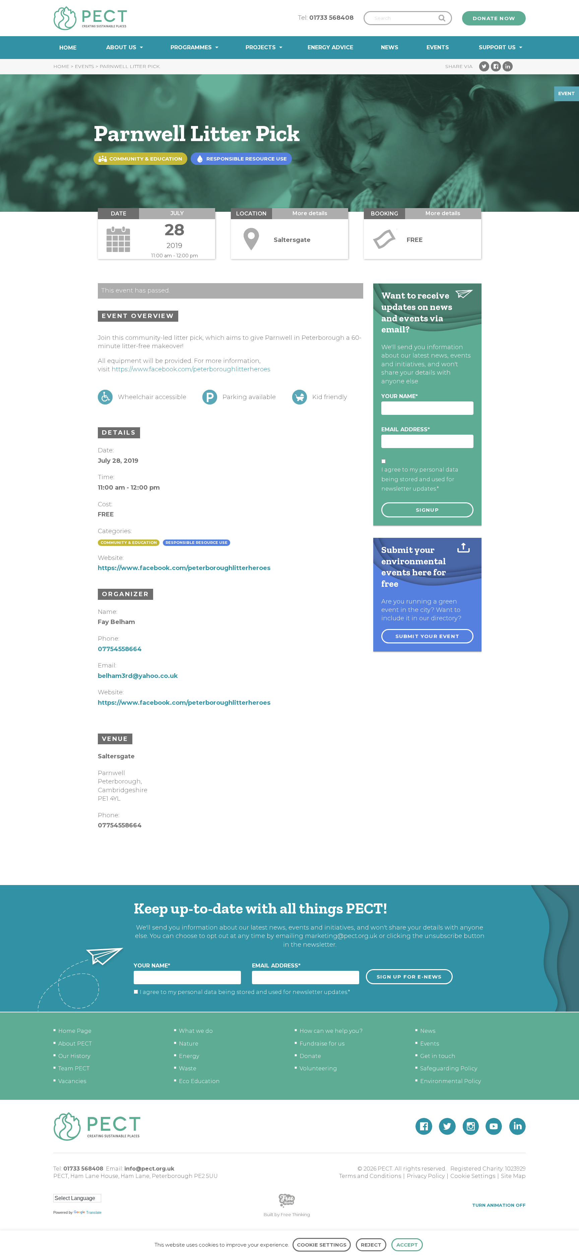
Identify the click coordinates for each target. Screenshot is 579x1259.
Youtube (494, 1126)
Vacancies (72, 1081)
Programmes (191, 47)
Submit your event (427, 636)
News (389, 47)
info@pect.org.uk (149, 1169)
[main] (289, 472)
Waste (187, 1068)
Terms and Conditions (370, 1176)
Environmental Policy (450, 1081)
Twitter (484, 66)
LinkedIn (508, 66)
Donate (310, 1056)
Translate (94, 1212)
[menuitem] (67, 48)
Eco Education (199, 1081)
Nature (188, 1044)
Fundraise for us (322, 1044)
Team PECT (73, 1068)
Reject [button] (371, 1245)
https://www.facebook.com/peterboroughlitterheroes (191, 369)
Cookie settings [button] (321, 1245)
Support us (497, 47)
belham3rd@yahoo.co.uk (138, 676)
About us (121, 47)
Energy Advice (330, 47)
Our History (74, 1056)
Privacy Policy (426, 1176)
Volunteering (318, 1068)
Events (438, 47)
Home (67, 48)
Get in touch (437, 1056)
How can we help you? (331, 1031)
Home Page (74, 1031)
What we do (196, 1031)
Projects (261, 47)
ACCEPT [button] (407, 1245)
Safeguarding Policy (448, 1068)
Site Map (513, 1176)
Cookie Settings (472, 1176)
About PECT (75, 1044)
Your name (399, 396)
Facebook (496, 66)
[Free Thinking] (286, 1207)
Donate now (494, 18)
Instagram (470, 1126)
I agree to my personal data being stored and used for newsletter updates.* (419, 479)
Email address (405, 429)
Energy (189, 1056)
